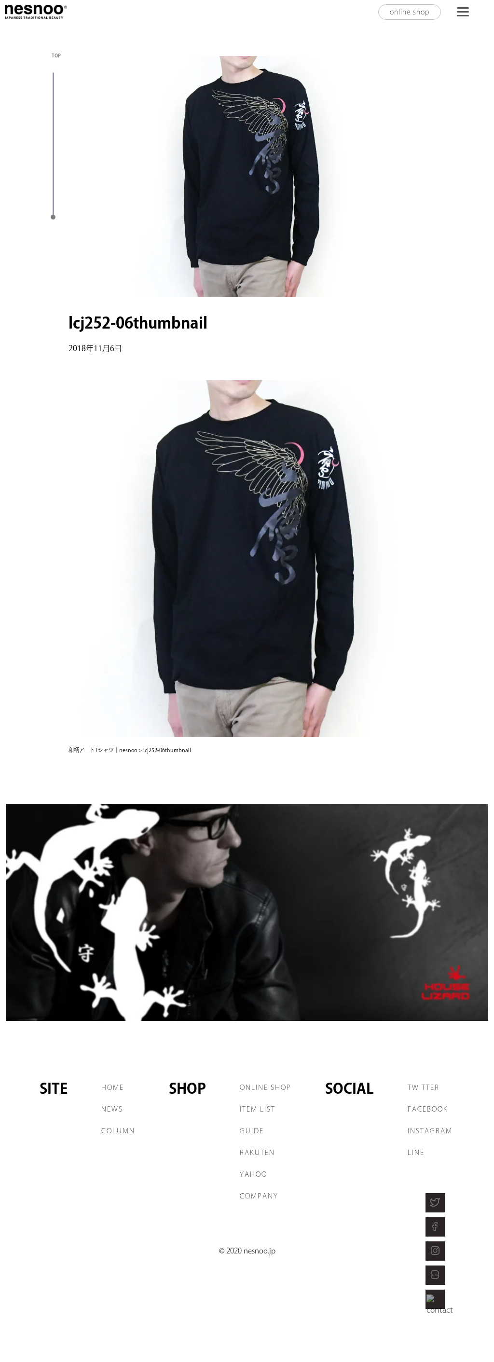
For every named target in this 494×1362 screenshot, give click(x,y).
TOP (56, 55)
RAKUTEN (257, 1152)
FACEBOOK (428, 1109)
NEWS (112, 1109)
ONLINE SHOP (265, 1087)
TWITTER (423, 1087)
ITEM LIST (257, 1109)
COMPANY (259, 1196)
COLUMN (118, 1131)
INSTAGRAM (430, 1131)
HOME (112, 1087)
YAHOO (253, 1174)
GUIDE (252, 1131)
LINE (416, 1152)
